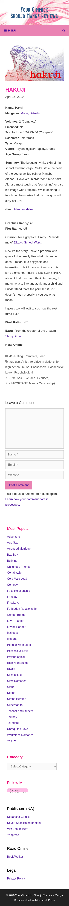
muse (25, 367)
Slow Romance (16, 680)
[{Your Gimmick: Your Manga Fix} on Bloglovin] (17, 792)
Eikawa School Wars (27, 242)
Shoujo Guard (14, 336)
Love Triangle (15, 620)
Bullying (12, 560)
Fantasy (12, 596)
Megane (12, 638)
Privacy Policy (16, 878)
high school (12, 367)
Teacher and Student (20, 710)
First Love (13, 602)
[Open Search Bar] (64, 30)
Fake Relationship (18, 590)
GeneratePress (46, 900)
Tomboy (12, 717)
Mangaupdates (23, 209)
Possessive (39, 367)
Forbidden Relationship (22, 608)
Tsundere (13, 722)
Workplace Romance (20, 735)
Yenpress (13, 834)
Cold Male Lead (17, 578)
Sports (11, 692)
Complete (31, 356)
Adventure (13, 536)
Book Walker (15, 856)
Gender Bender (16, 614)
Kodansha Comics (18, 816)
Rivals (11, 668)
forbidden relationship (44, 361)
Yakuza (11, 741)
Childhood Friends (18, 566)
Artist (24, 361)
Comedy (12, 584)
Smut (10, 686)
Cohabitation (15, 572)
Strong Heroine (16, 698)
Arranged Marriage (19, 548)
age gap (14, 361)
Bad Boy (12, 554)
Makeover (13, 632)
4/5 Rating (16, 356)
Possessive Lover (18, 650)
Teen (42, 356)
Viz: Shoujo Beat (17, 828)
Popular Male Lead (19, 644)
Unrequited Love (17, 728)
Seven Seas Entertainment (24, 822)
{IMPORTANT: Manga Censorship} (32, 383)
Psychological (23, 372)
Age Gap (12, 542)
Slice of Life (14, 674)
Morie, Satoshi (30, 113)
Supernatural (15, 704)
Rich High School (18, 662)
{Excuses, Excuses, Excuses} (29, 378)
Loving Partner (16, 626)
